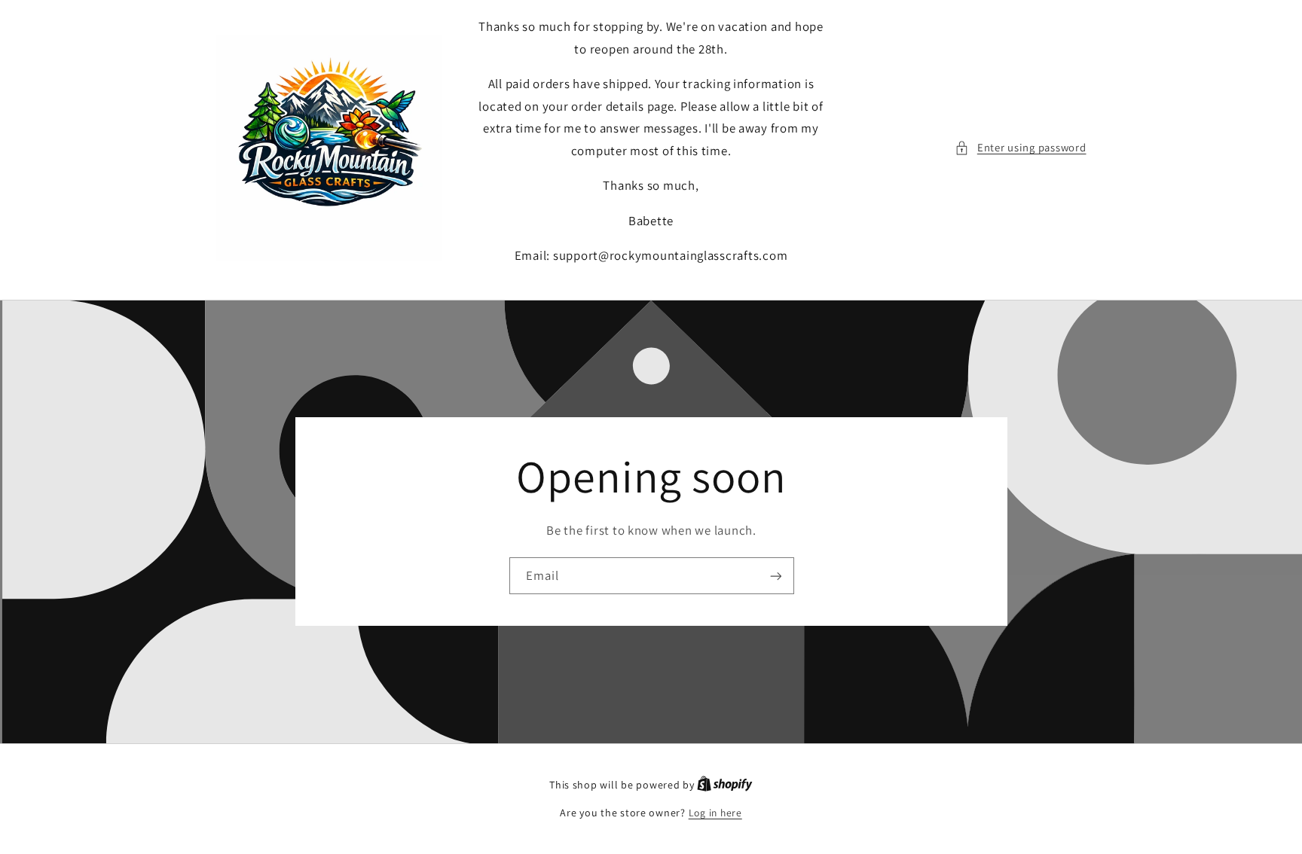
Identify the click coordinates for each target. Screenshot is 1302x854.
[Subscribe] (775, 575)
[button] (1020, 147)
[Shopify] (725, 784)
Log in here (715, 812)
